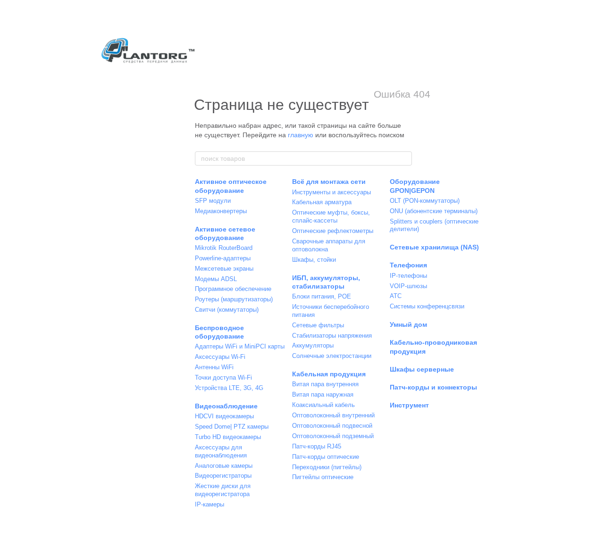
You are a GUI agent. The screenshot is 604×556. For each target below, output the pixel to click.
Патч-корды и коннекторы (433, 387)
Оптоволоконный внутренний (333, 415)
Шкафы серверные (422, 369)
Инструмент (409, 405)
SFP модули (213, 200)
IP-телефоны (408, 275)
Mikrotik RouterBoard (223, 247)
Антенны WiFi (214, 367)
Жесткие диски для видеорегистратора (223, 490)
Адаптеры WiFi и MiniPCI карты (240, 346)
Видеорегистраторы (223, 475)
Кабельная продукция (329, 374)
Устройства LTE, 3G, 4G (229, 387)
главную (300, 135)
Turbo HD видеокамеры (228, 436)
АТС (396, 295)
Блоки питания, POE (321, 296)
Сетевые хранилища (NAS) (434, 247)
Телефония (408, 265)
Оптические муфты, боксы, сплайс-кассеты (331, 216)
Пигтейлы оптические (322, 477)
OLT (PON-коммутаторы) (425, 200)
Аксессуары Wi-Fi (220, 356)
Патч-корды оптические (325, 456)
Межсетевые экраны (224, 268)
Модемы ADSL (216, 278)
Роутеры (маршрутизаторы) (234, 299)
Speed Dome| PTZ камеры (231, 426)
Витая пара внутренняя (325, 384)
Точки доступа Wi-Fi (223, 377)
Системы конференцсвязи (427, 306)
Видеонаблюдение (226, 406)
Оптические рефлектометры (332, 230)
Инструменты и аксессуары (331, 192)
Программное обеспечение (233, 288)
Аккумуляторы (313, 345)
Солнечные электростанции (331, 355)
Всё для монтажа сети (329, 181)
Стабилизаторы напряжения (332, 335)
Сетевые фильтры (318, 325)
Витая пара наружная (322, 394)
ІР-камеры (209, 504)
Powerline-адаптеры (223, 258)
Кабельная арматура (322, 202)
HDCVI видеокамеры (224, 416)
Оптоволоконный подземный (333, 436)
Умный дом (408, 324)
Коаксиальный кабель (323, 404)
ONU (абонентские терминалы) (434, 211)
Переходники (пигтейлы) (326, 467)
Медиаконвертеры (221, 211)
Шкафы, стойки (314, 259)
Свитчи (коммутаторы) (227, 309)
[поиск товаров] (404, 158)
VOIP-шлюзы (408, 286)
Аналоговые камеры (223, 465)
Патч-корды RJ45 (316, 446)
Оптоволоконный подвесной (332, 425)
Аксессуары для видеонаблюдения (221, 451)
